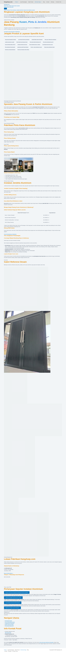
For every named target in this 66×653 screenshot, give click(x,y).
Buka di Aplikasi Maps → (8, 573)
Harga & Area (14, 5)
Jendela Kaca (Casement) (9, 623)
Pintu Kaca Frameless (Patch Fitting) (23, 49)
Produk (16, 1)
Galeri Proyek (30, 1)
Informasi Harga (38, 1)
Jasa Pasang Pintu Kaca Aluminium (23, 39)
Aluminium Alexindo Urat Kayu (22, 44)
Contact (47, 1)
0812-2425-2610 (8, 632)
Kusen (5, 5)
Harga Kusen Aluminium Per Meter (10, 39)
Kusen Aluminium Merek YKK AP (10, 44)
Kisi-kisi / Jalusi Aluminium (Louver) (36, 47)
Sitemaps (52, 1)
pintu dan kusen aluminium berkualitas (46, 642)
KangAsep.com (8, 2)
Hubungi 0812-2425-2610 (8, 7)
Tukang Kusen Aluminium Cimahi (49, 47)
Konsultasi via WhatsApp (15, 31)
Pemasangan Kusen (8, 620)
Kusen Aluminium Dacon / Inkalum (34, 44)
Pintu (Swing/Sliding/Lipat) (10, 622)
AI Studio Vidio (58, 1)
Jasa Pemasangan (23, 1)
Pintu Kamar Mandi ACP (9, 625)
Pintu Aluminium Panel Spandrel (10, 47)
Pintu (7, 5)
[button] (18, 2)
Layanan (18, 5)
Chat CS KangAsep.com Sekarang (10, 234)
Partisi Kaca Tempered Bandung (10, 49)
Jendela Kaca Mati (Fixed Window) (22, 47)
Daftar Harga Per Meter (9, 624)
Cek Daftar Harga (7, 31)
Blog (44, 1)
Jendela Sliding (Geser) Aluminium (37, 39)
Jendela (9, 5)
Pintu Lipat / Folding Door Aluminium (50, 39)
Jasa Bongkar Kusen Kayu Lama (47, 44)
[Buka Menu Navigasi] (5, 8)
